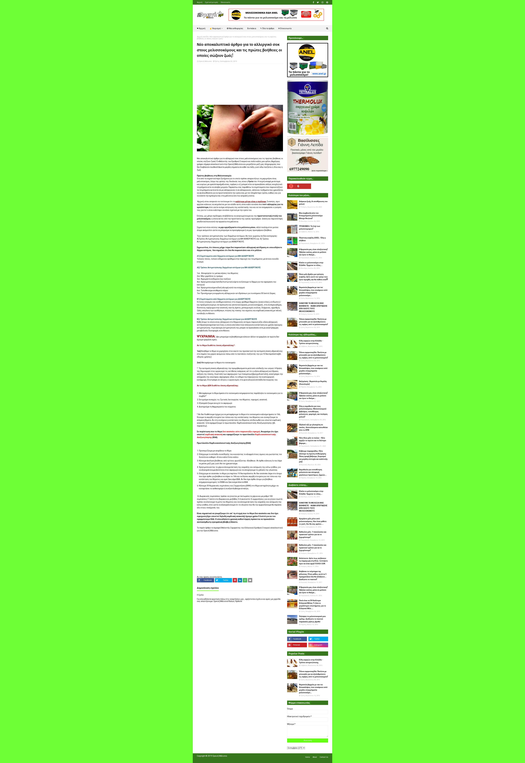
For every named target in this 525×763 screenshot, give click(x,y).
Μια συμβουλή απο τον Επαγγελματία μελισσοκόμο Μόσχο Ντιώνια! (311, 216)
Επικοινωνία (225, 2)
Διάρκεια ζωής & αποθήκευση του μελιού (313, 202)
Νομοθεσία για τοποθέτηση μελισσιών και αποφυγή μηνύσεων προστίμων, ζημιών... (312, 472)
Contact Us (324, 757)
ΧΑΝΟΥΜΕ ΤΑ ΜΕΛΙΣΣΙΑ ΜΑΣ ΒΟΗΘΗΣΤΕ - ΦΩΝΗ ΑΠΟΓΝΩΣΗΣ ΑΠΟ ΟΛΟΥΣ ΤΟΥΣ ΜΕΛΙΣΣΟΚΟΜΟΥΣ (313, 307)
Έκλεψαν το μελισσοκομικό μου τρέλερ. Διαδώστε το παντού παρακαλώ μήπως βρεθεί (312, 619)
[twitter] (318, 2)
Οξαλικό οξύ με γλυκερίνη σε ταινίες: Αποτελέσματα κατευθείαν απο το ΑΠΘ (313, 427)
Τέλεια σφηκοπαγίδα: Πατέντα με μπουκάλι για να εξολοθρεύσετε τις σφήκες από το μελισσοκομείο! (313, 322)
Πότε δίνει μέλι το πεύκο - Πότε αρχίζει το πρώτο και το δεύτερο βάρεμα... (312, 440)
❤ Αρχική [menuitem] (201, 28)
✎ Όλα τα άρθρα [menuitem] (267, 28)
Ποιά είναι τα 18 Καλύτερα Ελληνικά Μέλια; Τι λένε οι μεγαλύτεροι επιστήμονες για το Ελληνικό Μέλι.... (312, 604)
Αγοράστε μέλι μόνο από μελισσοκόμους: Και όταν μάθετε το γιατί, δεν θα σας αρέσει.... (312, 521)
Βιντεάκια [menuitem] (251, 28)
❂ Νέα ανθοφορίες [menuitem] (235, 28)
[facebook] (313, 2)
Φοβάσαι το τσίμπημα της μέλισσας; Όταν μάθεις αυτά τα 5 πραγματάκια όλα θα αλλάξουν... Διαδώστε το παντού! (312, 575)
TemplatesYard (217, 759)
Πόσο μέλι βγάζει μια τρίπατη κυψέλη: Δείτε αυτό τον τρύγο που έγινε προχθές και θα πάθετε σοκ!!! (313, 277)
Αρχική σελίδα (202, 37)
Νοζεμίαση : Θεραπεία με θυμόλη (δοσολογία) (313, 382)
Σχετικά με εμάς (211, 2)
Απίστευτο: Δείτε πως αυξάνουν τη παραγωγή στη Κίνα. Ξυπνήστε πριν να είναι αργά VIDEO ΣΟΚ (313, 561)
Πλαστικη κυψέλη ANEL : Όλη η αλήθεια (312, 239)
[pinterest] (327, 2)
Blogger (235, 759)
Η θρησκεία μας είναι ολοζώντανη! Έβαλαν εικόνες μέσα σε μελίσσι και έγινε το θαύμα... (313, 252)
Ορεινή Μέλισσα (205, 61)
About (315, 757)
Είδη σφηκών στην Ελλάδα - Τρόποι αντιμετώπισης (311, 342)
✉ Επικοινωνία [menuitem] (284, 28)
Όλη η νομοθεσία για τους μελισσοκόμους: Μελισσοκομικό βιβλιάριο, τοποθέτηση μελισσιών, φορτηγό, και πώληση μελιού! (313, 411)
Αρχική (199, 2)
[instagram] (322, 2)
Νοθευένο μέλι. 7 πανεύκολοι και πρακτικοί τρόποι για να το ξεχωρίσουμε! (312, 534)
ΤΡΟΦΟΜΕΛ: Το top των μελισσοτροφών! (309, 227)
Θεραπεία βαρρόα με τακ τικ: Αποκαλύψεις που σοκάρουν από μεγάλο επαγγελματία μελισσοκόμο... (313, 291)
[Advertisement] (240, 86)
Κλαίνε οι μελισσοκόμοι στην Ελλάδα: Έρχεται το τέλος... (311, 264)
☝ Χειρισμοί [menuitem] (215, 28)
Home (307, 757)
